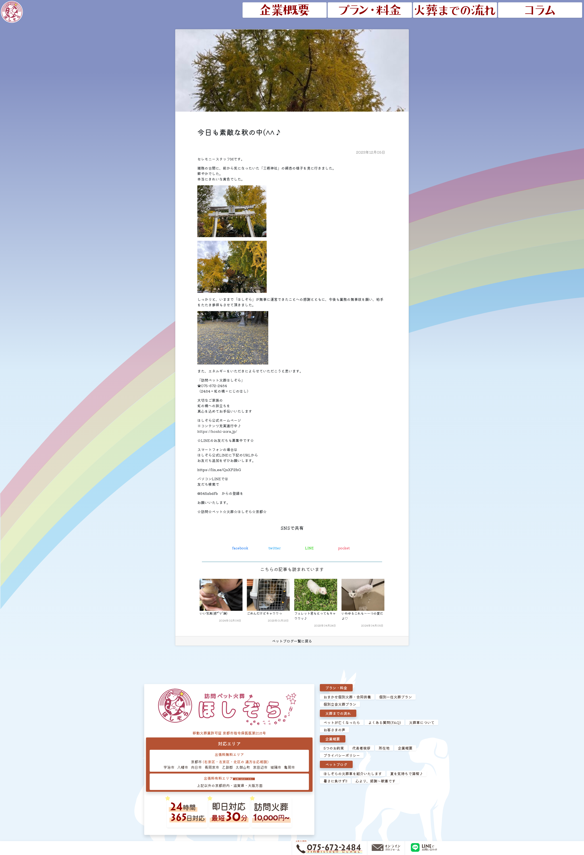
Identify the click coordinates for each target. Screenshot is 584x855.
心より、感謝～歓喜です (375, 781)
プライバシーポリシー (341, 755)
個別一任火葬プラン (395, 697)
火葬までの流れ (338, 713)
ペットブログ (336, 764)
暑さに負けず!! (335, 781)
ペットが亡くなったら (341, 722)
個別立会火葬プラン (339, 704)
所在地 (384, 748)
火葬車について (422, 722)
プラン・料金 (336, 687)
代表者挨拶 (361, 748)
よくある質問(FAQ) (384, 722)
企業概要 (332, 739)
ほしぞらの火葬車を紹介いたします (352, 773)
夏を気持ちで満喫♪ (406, 773)
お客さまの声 (334, 729)
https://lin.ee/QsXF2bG (219, 469)
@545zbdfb (207, 493)
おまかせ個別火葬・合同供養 (347, 697)
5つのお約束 (333, 748)
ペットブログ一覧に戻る (292, 641)
